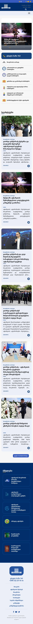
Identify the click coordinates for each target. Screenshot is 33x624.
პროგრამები (16, 595)
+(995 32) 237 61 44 (16, 581)
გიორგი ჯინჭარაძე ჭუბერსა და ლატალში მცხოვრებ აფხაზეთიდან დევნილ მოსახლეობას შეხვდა (16, 145)
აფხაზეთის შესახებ (16, 589)
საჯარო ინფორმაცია (16, 600)
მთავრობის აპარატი (9, 139)
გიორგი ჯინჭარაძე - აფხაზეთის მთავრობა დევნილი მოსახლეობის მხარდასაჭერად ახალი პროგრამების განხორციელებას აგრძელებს (16, 371)
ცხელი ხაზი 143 (16, 578)
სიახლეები (16, 597)
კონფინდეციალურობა (16, 606)
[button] (8, 47)
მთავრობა (16, 592)
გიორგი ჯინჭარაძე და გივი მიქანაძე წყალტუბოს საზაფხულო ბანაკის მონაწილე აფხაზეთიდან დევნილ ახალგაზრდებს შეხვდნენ (16, 258)
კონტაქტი (16, 603)
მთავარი (16, 587)
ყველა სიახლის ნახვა (21, 455)
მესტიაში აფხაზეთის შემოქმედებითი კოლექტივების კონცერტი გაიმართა (16, 200)
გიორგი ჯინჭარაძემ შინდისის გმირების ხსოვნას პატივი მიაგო (16, 425)
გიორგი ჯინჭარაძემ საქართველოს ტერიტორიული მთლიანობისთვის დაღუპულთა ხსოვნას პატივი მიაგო (16, 314)
